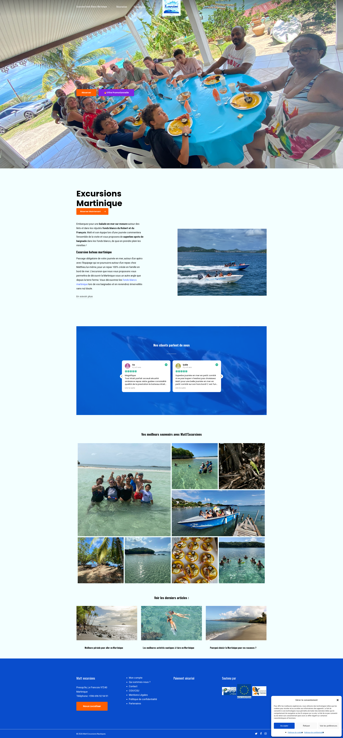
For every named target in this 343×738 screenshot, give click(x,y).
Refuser (306, 726)
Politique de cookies (295, 732)
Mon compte (135, 677)
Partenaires (135, 703)
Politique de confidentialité (314, 732)
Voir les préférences (328, 726)
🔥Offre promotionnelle (116, 92)
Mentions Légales (138, 694)
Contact (133, 686)
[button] (337, 700)
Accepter (284, 726)
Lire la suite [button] (130, 388)
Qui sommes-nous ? (139, 682)
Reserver (86, 92)
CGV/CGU (134, 690)
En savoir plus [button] (84, 296)
